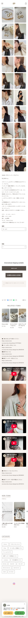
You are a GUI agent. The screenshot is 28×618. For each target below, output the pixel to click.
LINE (16, 300)
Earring (4, 563)
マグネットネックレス (15, 544)
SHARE (10, 300)
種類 (3, 226)
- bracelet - (12, 563)
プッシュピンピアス (7, 552)
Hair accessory (6, 567)
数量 (3, 244)
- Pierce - (5, 544)
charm (4, 571)
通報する (24, 300)
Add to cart (14, 268)
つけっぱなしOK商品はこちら (16, 548)
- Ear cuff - (20, 563)
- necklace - (6, 560)
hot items (11, 571)
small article (16, 567)
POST (5, 300)
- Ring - (5, 548)
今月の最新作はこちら (16, 560)
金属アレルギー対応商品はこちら (10, 556)
